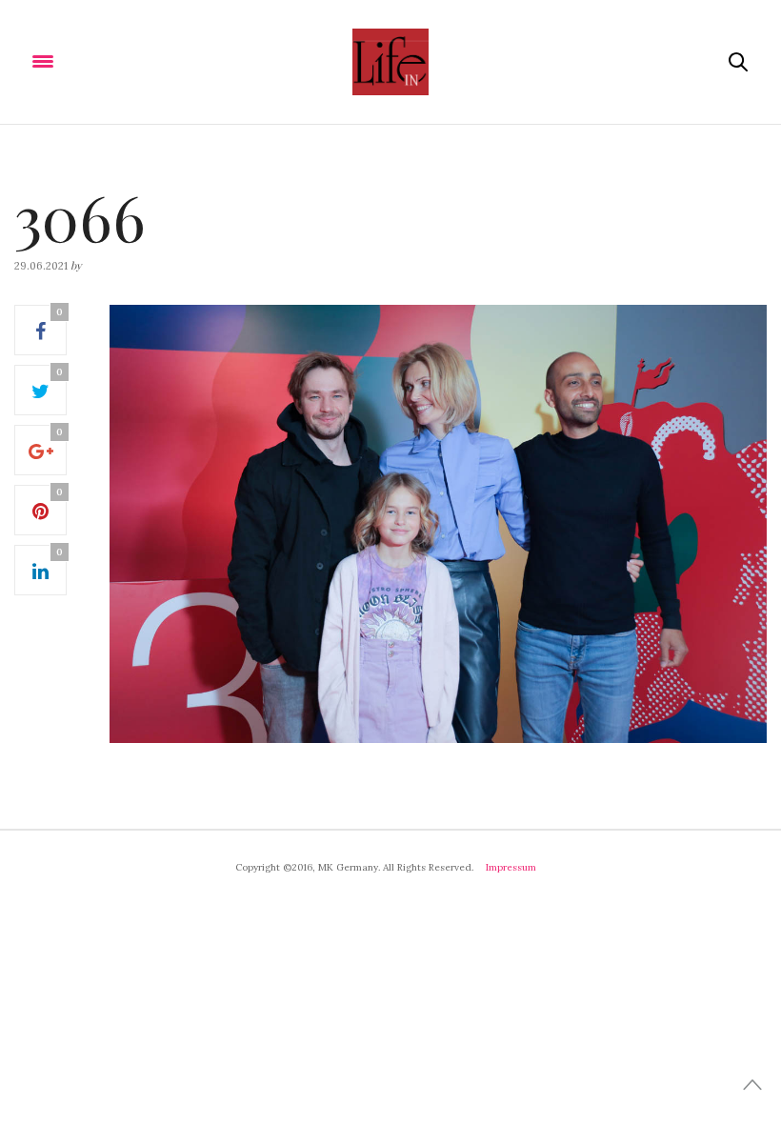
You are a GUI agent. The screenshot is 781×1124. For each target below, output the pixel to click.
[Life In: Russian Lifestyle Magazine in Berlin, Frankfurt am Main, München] (390, 62)
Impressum (511, 867)
